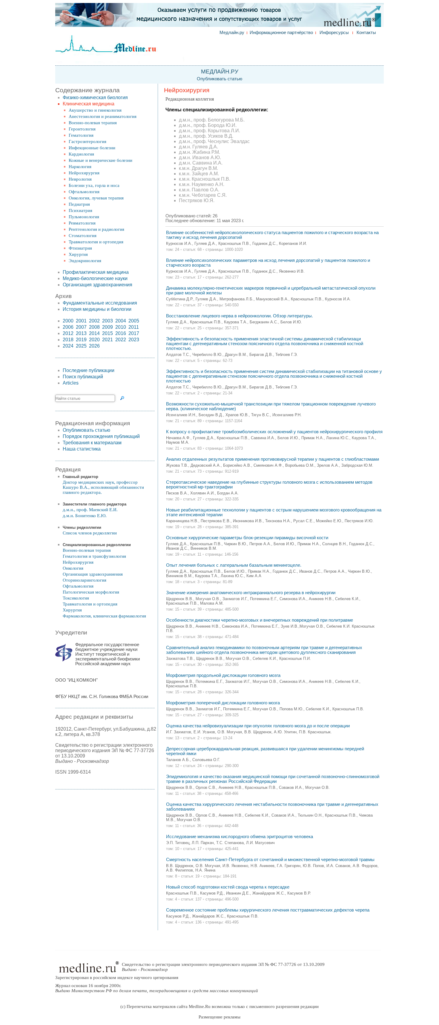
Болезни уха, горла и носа (94, 185)
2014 (94, 333)
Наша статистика (82, 448)
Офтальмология (84, 191)
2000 (68, 320)
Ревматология (82, 223)
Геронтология (82, 129)
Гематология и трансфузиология (94, 556)
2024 (68, 345)
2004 (120, 320)
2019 (81, 339)
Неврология (80, 179)
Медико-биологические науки (95, 278)
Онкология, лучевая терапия (96, 198)
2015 (107, 333)
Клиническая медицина (88, 103)
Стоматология (82, 235)
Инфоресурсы (334, 32)
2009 (107, 327)
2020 (94, 339)
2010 (120, 327)
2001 (81, 320)
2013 (81, 333)
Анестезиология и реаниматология (102, 116)
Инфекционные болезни (92, 147)
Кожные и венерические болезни (100, 160)
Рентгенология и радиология (96, 229)
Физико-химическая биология (95, 97)
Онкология (73, 568)
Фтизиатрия (80, 248)
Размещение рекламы (219, 1017)
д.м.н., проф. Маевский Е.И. (90, 509)
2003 (107, 320)
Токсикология (76, 598)
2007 (81, 327)
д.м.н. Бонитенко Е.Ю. (85, 515)
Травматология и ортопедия (96, 241)
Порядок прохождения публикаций (101, 436)
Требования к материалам (92, 442)
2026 (94, 345)
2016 (120, 333)
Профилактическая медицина (96, 272)
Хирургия (78, 254)
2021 (107, 339)
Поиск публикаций (83, 376)
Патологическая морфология (91, 592)
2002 (94, 320)
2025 (81, 345)
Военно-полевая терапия (93, 122)
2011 (133, 327)
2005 (133, 320)
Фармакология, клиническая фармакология (104, 616)
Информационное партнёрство (281, 32)
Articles (71, 382)
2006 (68, 327)
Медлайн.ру (232, 32)
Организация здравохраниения (97, 284)
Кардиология (81, 154)
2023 (133, 339)
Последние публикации (88, 370)
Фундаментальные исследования (100, 302)
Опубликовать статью (219, 78)
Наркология (80, 166)
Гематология (81, 135)
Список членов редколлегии (90, 533)
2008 (94, 327)
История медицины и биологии (97, 309)
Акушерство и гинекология (95, 110)
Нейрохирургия (84, 172)
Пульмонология (84, 216)
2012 (68, 333)
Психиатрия (80, 210)
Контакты (366, 32)
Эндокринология (85, 260)
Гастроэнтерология (87, 141)
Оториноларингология (84, 580)
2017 (133, 333)
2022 (120, 339)
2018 (68, 339)
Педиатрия (79, 204)
